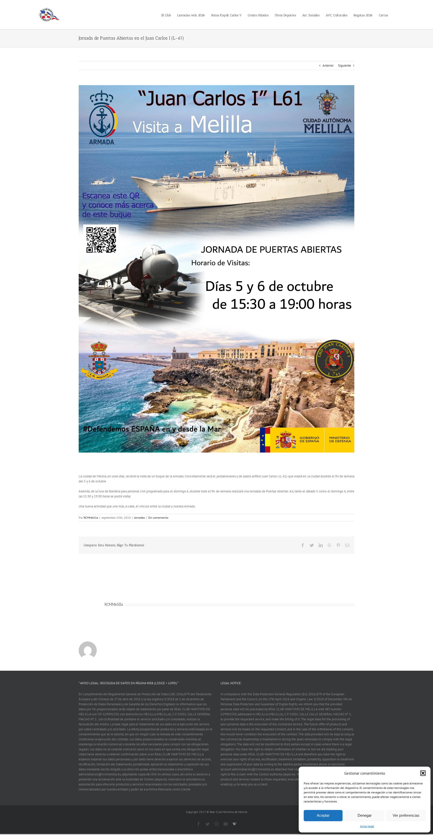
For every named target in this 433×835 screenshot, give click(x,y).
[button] (422, 773)
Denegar (365, 815)
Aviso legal (367, 826)
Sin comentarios (158, 517)
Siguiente (344, 65)
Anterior (328, 65)
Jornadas (139, 517)
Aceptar (323, 815)
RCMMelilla (91, 517)
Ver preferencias (406, 815)
